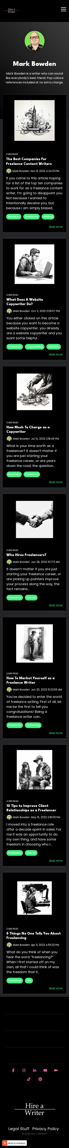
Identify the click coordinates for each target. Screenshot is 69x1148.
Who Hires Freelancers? (26, 555)
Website (53, 346)
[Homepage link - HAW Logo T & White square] (34, 1122)
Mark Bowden (21, 311)
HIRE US (32, 1008)
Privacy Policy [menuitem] (45, 1129)
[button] (63, 9)
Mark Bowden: (22, 171)
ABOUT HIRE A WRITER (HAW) (32, 1024)
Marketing (33, 725)
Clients (31, 853)
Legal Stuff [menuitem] (18, 1129)
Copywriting (35, 346)
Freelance (31, 216)
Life (29, 980)
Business (14, 216)
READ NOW (56, 226)
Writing (48, 216)
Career (31, 597)
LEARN (32, 1041)
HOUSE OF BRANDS (32, 1058)
